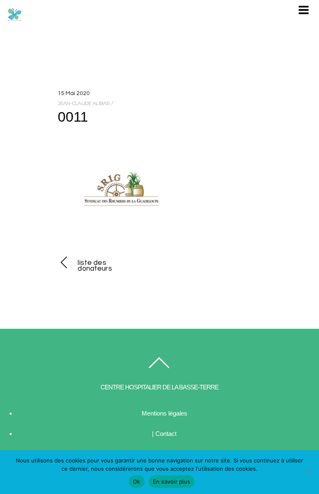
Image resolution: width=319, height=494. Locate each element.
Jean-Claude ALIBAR (84, 103)
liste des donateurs (95, 265)
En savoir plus (172, 481)
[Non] (308, 472)
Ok (136, 481)
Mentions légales (164, 413)
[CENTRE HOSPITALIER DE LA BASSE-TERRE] (14, 18)
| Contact (164, 433)
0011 (73, 117)
